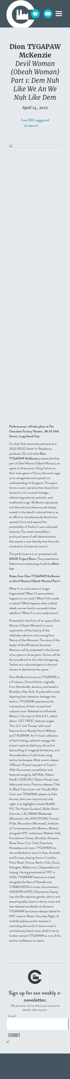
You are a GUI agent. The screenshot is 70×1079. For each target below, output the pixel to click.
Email (12, 1016)
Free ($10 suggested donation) (35, 122)
